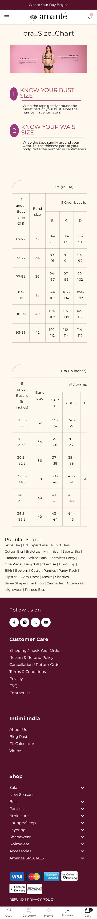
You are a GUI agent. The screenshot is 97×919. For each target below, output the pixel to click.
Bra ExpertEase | (36, 545)
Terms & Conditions (27, 671)
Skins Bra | (13, 545)
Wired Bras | (38, 558)
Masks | (48, 577)
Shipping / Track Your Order (35, 650)
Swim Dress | (30, 577)
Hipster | (12, 577)
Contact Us (19, 693)
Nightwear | (14, 589)
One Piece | (14, 564)
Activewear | (76, 583)
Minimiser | (52, 551)
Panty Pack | (69, 570)
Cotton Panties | (44, 570)
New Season (21, 794)
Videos (15, 751)
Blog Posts (19, 736)
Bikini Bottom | (17, 570)
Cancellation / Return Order (35, 664)
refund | (17, 899)
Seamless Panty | (63, 558)
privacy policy (41, 899)
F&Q (13, 686)
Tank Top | (37, 583)
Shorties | (63, 577)
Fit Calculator (21, 743)
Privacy (16, 678)
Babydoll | (32, 564)
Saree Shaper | (16, 583)
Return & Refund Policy (31, 657)
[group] (48, 5)
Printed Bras (35, 589)
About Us (18, 729)
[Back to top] (85, 909)
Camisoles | (56, 583)
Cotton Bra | (15, 551)
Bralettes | (34, 551)
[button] (6, 17)
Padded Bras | (16, 558)
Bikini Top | (68, 564)
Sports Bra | (72, 551)
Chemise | (50, 564)
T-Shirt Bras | (61, 545)
